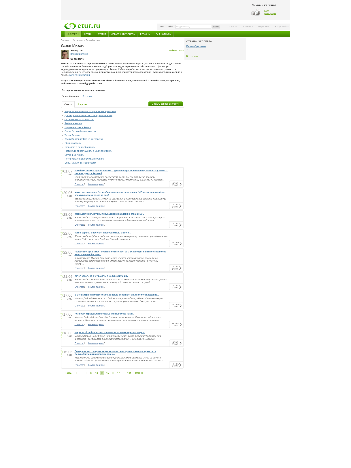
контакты (249, 26)
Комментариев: (96, 184)
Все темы (87, 96)
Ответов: (79, 184)
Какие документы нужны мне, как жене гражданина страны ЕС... (109, 214)
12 (91, 373)
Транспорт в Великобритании (80, 147)
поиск (216, 27)
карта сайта (283, 26)
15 (107, 373)
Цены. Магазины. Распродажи (80, 163)
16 (113, 373)
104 (129, 373)
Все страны (192, 56)
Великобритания (79, 54)
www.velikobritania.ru (79, 75)
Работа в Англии (73, 123)
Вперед (139, 373)
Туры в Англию (72, 135)
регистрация (270, 13)
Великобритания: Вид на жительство (84, 139)
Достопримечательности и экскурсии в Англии (88, 115)
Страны (88, 34)
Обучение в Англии (74, 155)
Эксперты (73, 34)
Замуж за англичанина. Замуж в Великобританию (90, 111)
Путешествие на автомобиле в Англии (84, 159)
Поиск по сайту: (166, 26)
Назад (68, 373)
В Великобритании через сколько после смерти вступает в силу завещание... (117, 295)
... (81, 373)
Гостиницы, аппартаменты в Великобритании (88, 151)
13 (96, 373)
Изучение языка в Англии (78, 127)
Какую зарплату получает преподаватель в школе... (103, 232)
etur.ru (234, 26)
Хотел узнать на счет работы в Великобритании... (101, 276)
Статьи (102, 34)
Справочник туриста (123, 34)
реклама (265, 26)
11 (85, 373)
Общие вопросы (73, 143)
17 (118, 373)
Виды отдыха (163, 34)
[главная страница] (82, 26)
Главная (65, 40)
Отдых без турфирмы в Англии (81, 131)
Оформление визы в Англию (79, 119)
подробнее (187, 50)
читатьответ (175, 184)
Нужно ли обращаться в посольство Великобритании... (104, 313)
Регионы (145, 34)
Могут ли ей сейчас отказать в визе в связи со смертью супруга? (110, 332)
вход (266, 10)
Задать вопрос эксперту (165, 103)
